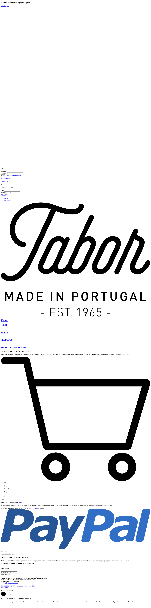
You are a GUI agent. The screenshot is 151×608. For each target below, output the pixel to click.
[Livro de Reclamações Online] (7, 596)
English (6, 198)
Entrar (9, 192)
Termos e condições (33, 508)
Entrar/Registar (5, 6)
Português (3, 195)
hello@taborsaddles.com (11, 583)
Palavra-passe (4, 173)
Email (2, 190)
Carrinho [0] (4, 194)
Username (3, 171)
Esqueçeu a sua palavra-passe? (14, 175)
